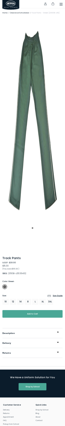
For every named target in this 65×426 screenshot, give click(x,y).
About (38, 417)
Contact (39, 420)
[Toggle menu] (59, 5)
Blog (37, 413)
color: (8, 281)
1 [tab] (32, 228)
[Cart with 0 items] (52, 5)
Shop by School (33, 386)
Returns (6, 413)
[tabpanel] (32, 120)
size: (32, 295)
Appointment (8, 417)
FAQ (4, 420)
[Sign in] (45, 4)
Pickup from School (11, 424)
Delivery (6, 410)
